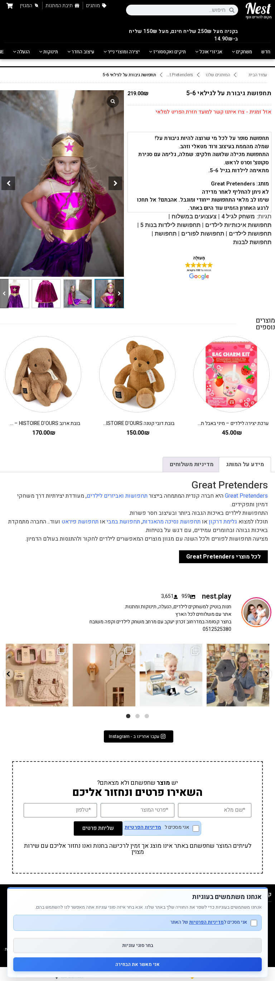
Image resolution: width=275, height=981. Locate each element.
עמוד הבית (258, 75)
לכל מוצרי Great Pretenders (223, 556)
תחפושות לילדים (250, 233)
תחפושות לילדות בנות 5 (170, 225)
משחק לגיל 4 (238, 216)
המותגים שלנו (218, 75)
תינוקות (50, 51)
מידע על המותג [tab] (245, 464)
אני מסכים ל (157, 828)
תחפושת (166, 233)
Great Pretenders (179, 75)
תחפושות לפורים (202, 233)
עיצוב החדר (82, 51)
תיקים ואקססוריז (169, 51)
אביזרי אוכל (210, 51)
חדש (265, 51)
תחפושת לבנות (252, 242)
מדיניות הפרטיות (143, 827)
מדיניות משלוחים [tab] (191, 464)
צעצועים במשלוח (194, 216)
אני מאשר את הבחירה (137, 964)
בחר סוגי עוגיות (137, 945)
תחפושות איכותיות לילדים (238, 225)
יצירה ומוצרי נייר (123, 51)
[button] (115, 183)
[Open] (37, 675)
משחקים (243, 51)
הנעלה (23, 51)
